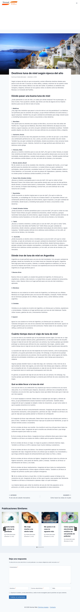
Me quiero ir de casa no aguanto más (49, 529)
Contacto (53, 607)
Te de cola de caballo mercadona (19, 497)
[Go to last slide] (4, 529)
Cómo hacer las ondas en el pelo (60, 497)
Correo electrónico (37, 588)
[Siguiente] (75, 529)
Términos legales (43, 607)
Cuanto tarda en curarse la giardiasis (9, 529)
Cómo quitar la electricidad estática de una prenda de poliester (69, 531)
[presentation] (10, 517)
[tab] (36, 547)
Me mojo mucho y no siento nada (28, 529)
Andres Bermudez (10, 534)
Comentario (14, 567)
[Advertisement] (40, 18)
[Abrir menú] (76, 3)
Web (53, 588)
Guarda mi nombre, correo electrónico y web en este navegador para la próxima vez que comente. (39, 592)
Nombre (13, 588)
